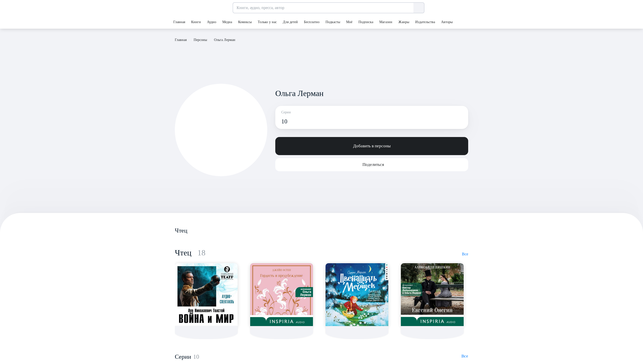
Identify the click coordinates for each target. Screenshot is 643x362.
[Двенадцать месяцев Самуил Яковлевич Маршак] (357, 294)
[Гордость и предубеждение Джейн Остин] (281, 294)
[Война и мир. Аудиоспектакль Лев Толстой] (206, 294)
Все (465, 254)
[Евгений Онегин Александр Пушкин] (432, 294)
